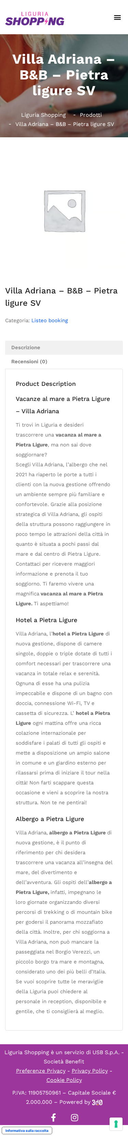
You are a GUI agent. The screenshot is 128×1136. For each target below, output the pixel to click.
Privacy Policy (90, 1071)
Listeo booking (49, 320)
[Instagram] (75, 1117)
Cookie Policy (64, 1080)
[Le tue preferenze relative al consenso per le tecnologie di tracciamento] (116, 1124)
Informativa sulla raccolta (26, 1130)
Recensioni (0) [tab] (29, 361)
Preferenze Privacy (41, 1071)
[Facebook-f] (53, 1117)
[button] (117, 17)
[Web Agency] (97, 1102)
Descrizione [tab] (25, 347)
